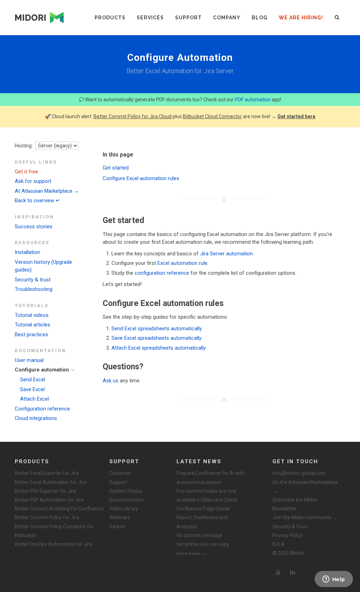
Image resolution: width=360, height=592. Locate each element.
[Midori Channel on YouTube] (278, 572)
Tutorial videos (32, 315)
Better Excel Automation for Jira (50, 482)
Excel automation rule (182, 263)
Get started (116, 168)
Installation (27, 252)
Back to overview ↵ (37, 200)
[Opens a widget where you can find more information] (333, 579)
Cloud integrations (36, 418)
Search (117, 526)
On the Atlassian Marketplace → (305, 486)
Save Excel (32, 389)
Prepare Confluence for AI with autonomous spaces (210, 477)
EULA (278, 544)
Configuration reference (42, 409)
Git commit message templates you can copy (202, 540)
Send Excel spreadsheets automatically (156, 328)
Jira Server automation (226, 253)
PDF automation (253, 99)
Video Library (123, 508)
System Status (125, 491)
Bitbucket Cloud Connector (212, 116)
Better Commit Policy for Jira (47, 517)
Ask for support (33, 181)
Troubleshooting (33, 289)
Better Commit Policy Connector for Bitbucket (54, 531)
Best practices (31, 334)
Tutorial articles (32, 325)
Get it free (26, 171)
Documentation (126, 500)
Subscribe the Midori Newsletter (295, 504)
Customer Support (120, 477)
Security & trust (33, 279)
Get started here (296, 116)
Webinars (119, 517)
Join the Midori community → (305, 517)
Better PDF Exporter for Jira (45, 491)
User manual (29, 360)
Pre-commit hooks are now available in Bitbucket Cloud (206, 495)
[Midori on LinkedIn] (292, 572)
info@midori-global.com (299, 473)
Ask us (110, 380)
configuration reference (162, 273)
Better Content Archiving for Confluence (59, 508)
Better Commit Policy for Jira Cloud (133, 116)
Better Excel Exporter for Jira (47, 473)
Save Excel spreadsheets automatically (156, 338)
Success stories (33, 226)
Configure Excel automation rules (141, 178)
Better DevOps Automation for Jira (53, 544)
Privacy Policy (287, 535)
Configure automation (42, 370)
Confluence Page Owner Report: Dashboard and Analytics (203, 517)
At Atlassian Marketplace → (47, 191)
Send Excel (32, 379)
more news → (191, 553)
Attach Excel (34, 399)
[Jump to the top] (224, 400)
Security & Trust (290, 526)
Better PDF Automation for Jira (49, 500)
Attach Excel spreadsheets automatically (158, 348)
